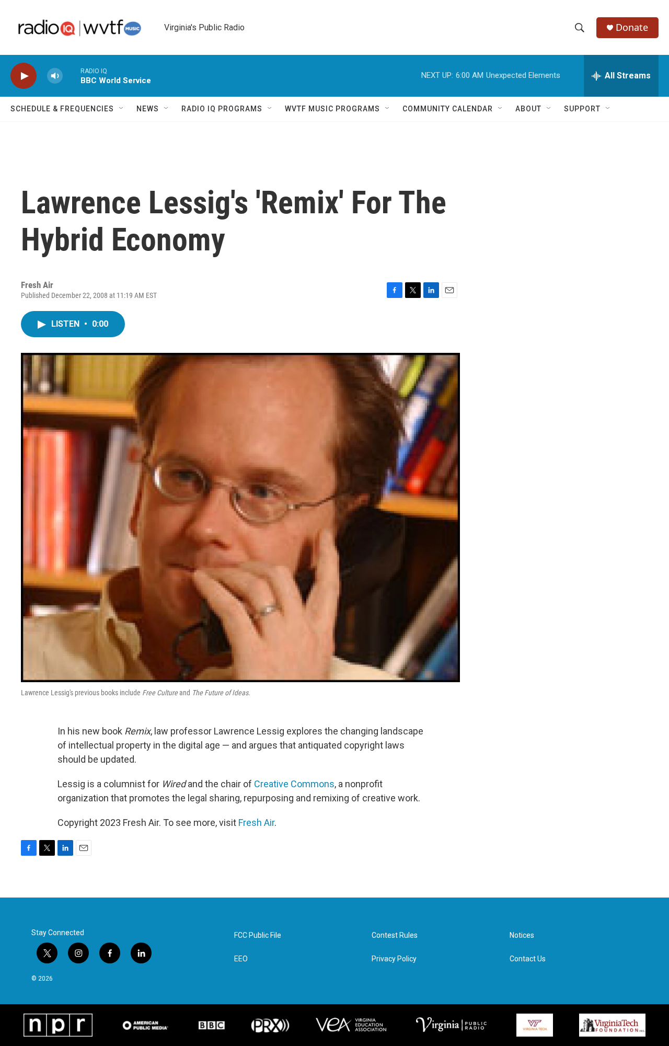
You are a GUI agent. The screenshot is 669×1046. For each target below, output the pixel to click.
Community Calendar (447, 109)
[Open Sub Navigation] (122, 109)
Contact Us (528, 959)
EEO (241, 959)
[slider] (71, 75)
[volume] (55, 76)
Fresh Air (256, 822)
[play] (23, 76)
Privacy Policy (394, 959)
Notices (522, 935)
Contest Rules (395, 935)
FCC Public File (257, 935)
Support (582, 109)
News (147, 109)
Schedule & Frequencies (62, 109)
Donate (632, 27)
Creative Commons (294, 783)
